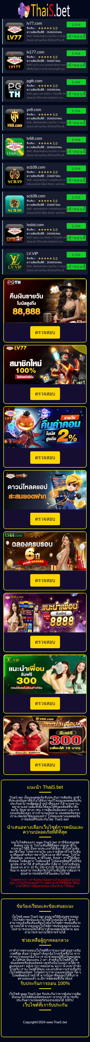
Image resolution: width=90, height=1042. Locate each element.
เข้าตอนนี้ (76, 36)
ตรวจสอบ (45, 332)
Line (76, 24)
